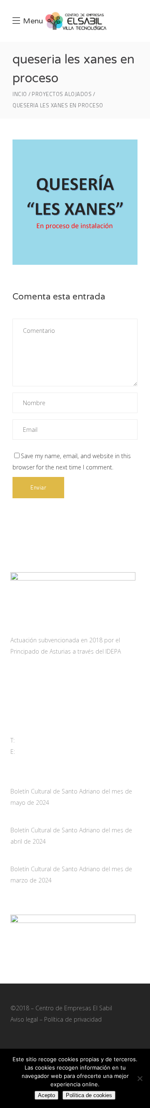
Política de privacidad (73, 1019)
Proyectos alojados (62, 94)
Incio (19, 94)
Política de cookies (89, 1095)
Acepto (46, 1095)
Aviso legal (24, 1019)
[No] (139, 1078)
